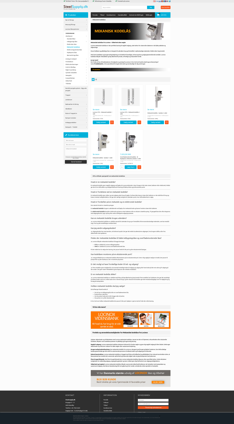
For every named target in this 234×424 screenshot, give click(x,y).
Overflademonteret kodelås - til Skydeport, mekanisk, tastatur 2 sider (130, 157)
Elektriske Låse (72, 44)
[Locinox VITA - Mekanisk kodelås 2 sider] (130, 97)
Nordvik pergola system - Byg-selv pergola (76, 89)
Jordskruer (68, 99)
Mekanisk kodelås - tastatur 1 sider (103, 158)
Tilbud (102, 15)
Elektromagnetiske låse (74, 50)
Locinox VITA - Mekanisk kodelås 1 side (102, 113)
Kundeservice (111, 15)
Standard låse (71, 39)
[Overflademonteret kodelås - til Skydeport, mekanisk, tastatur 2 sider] (130, 141)
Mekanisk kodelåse (73, 47)
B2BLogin (149, 15)
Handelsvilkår (122, 15)
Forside (95, 15)
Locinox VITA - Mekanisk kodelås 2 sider (130, 113)
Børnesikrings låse (73, 55)
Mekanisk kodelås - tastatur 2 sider (157, 113)
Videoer (105, 402)
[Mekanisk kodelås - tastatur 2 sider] (157, 97)
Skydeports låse (72, 52)
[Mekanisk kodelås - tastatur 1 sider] (103, 141)
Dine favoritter (166, 7)
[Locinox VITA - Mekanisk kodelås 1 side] (103, 97)
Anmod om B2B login (136, 15)
